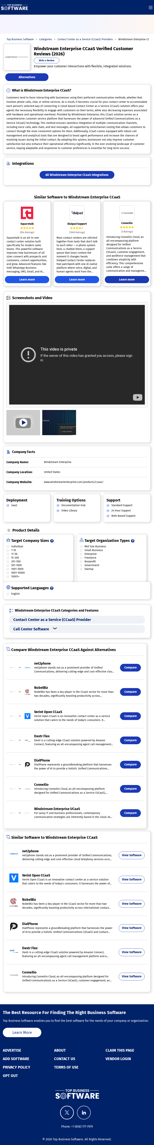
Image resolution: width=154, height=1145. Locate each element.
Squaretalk (27, 223)
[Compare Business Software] (77, 1094)
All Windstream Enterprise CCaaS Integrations (77, 175)
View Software (132, 855)
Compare (130, 667)
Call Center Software (31, 629)
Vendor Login (118, 1059)
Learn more (27, 279)
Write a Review (46, 60)
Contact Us (64, 1059)
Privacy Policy (16, 1067)
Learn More (22, 1032)
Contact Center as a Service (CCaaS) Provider (52, 619)
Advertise (12, 1050)
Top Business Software (68, 1139)
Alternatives (27, 77)
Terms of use (66, 1067)
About (60, 1050)
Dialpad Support (77, 223)
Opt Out (10, 1076)
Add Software (16, 1059)
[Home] (14, 7)
